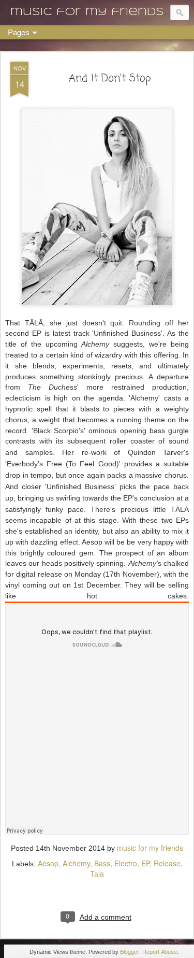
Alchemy (76, 863)
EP (145, 863)
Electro (125, 863)
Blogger (129, 951)
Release (167, 863)
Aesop (48, 863)
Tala (97, 873)
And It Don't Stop (110, 78)
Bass (102, 863)
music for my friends (150, 847)
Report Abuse (159, 951)
